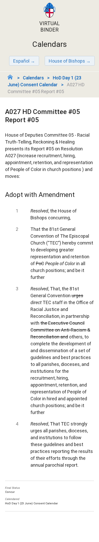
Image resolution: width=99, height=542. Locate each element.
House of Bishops (67, 61)
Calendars (33, 77)
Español (21, 61)
